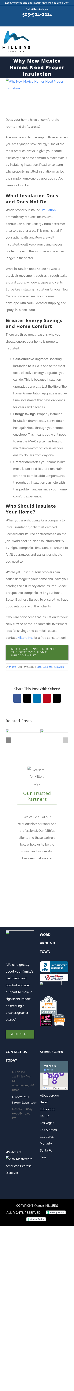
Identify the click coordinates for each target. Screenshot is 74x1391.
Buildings (47, 667)
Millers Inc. (25, 638)
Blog (39, 667)
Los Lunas (47, 1137)
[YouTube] (15, 1134)
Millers (12, 667)
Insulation (59, 667)
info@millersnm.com (23, 1102)
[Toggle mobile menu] (68, 38)
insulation (49, 210)
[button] (8, 740)
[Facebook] (8, 1134)
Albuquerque (49, 1095)
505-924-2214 (37, 14)
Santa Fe (46, 1150)
